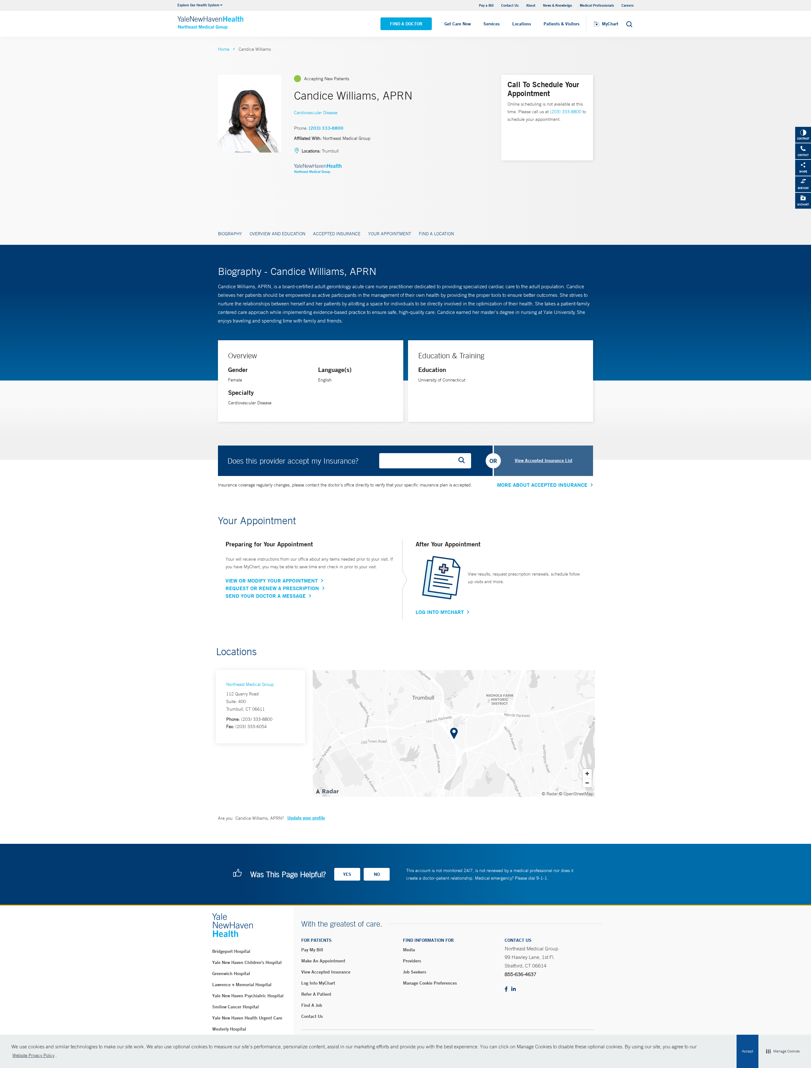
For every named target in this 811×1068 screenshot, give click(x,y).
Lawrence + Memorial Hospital (241, 984)
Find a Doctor (406, 24)
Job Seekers (414, 972)
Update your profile (306, 818)
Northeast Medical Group (250, 684)
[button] (783, 1051)
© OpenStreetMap (576, 794)
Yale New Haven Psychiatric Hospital (248, 996)
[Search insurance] (464, 460)
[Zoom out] (587, 782)
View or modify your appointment (272, 580)
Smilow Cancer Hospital (235, 1007)
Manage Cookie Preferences (430, 983)
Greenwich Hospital (231, 973)
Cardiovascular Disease (315, 112)
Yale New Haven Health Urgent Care (247, 1018)
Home (223, 49)
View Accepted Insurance (325, 972)
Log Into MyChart (440, 612)
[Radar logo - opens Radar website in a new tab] (327, 791)
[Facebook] (506, 989)
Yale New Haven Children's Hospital (247, 962)
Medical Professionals (597, 5)
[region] (454, 733)
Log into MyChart (318, 983)
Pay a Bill (486, 5)
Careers (628, 5)
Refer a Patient (316, 994)
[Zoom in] (587, 773)
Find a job (311, 1005)
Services (491, 24)
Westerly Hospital (229, 1029)
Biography (230, 234)
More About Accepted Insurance (542, 484)
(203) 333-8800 (326, 128)
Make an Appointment (323, 961)
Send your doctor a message (266, 595)
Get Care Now (457, 24)
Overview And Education (277, 234)
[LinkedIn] (513, 989)
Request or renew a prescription (272, 588)
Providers (412, 961)
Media (409, 950)
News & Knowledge (557, 5)
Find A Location (436, 234)
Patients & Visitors (561, 24)
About (530, 5)
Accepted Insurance (337, 234)
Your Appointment (389, 234)
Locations (521, 24)
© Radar (550, 794)
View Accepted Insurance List (543, 460)
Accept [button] (747, 1051)
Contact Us (510, 5)
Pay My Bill (312, 950)
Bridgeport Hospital (231, 951)
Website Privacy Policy (33, 1055)
